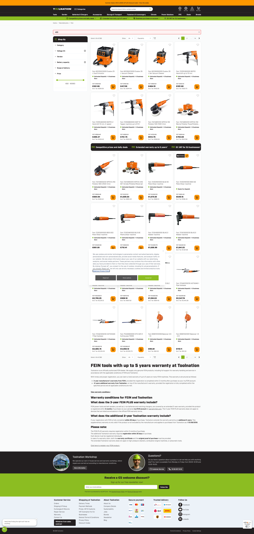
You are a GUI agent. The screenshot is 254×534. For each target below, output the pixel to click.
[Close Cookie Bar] (163, 251)
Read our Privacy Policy (101, 271)
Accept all (148, 278)
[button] (4, 529)
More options (127, 278)
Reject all (106, 278)
